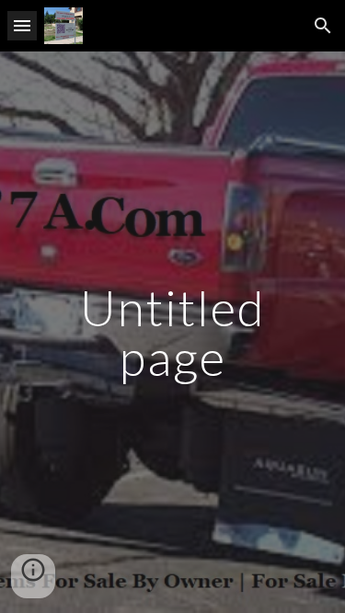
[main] (172, 332)
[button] (22, 25)
